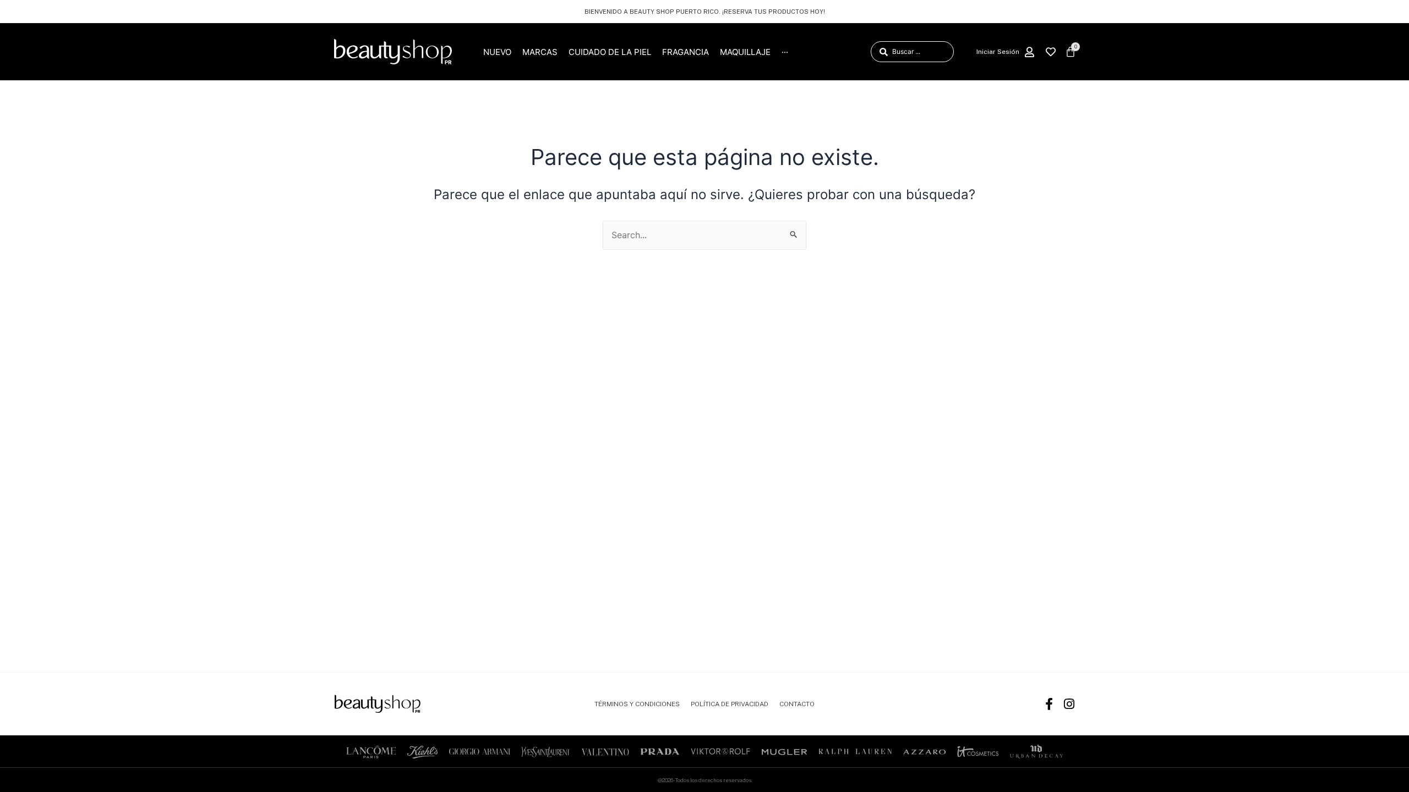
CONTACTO (797, 704)
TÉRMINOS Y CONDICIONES (637, 704)
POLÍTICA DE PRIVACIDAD (729, 704)
